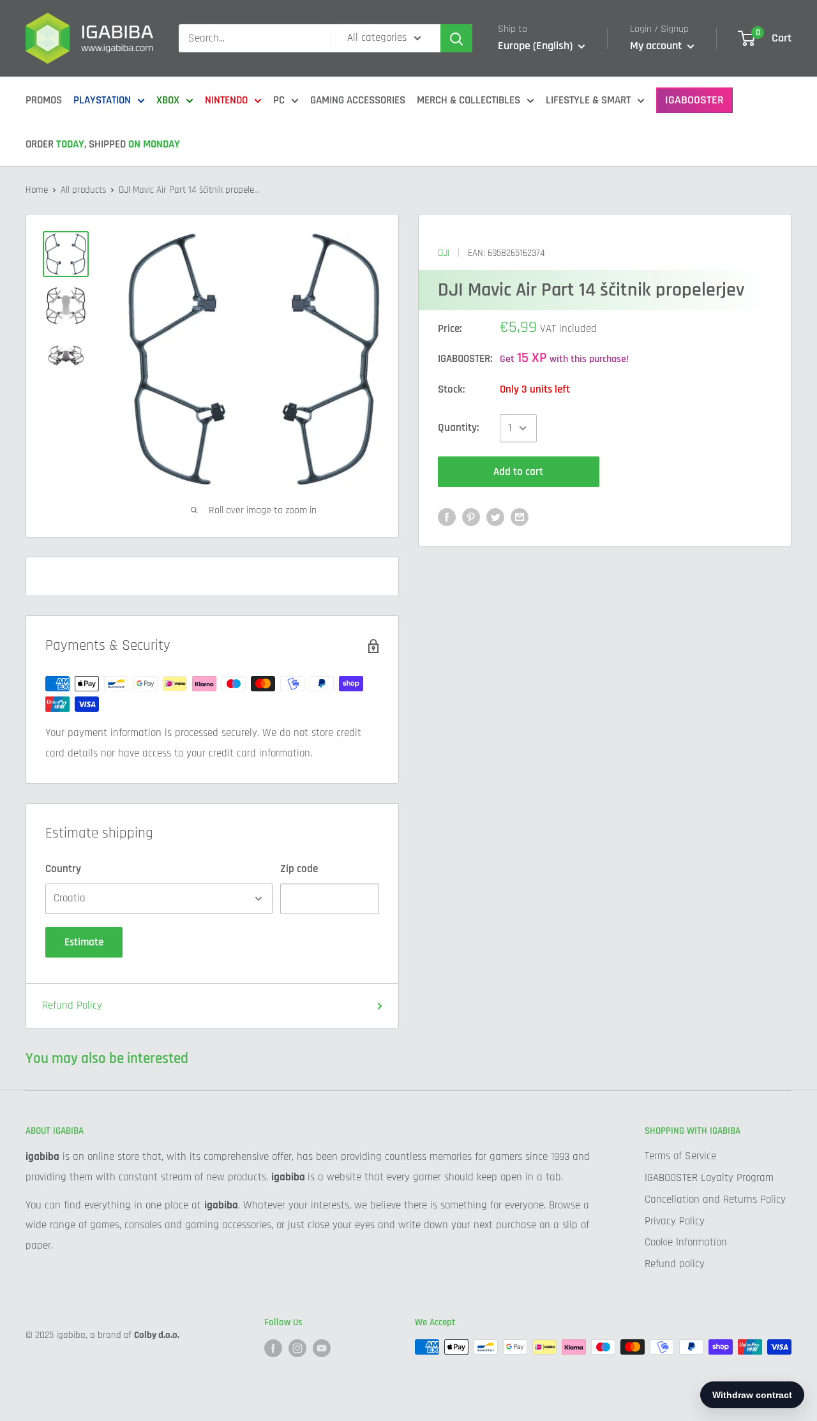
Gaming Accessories (357, 100)
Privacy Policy (675, 1221)
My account (657, 45)
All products (83, 190)
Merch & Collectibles (468, 100)
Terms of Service (680, 1156)
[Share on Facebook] (447, 518)
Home (37, 190)
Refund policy (675, 1264)
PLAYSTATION (102, 100)
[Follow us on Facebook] (273, 1348)
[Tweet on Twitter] (495, 518)
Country (63, 869)
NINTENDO (226, 100)
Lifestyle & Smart (588, 100)
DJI (443, 253)
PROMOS (44, 100)
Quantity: (458, 428)
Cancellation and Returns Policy (715, 1199)
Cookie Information (686, 1242)
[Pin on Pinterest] (471, 518)
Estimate (83, 942)
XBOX (167, 100)
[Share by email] (519, 518)
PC (279, 100)
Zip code (299, 869)
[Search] (456, 38)
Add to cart (518, 472)
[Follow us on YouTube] (322, 1348)
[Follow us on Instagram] (297, 1348)
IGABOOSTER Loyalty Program (709, 1178)
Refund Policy (72, 1005)
